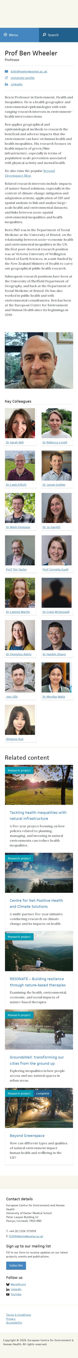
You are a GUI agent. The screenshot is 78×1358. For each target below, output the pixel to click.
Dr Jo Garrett (51, 527)
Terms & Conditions (18, 1315)
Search (53, 35)
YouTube (16, 1294)
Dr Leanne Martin (18, 612)
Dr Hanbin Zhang (54, 654)
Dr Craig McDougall (56, 612)
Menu (13, 35)
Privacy (10, 1319)
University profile (22, 78)
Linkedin (17, 84)
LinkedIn (16, 1289)
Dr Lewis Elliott (16, 485)
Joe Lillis (12, 696)
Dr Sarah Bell (15, 442)
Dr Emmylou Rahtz (18, 654)
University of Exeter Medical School (58, 12)
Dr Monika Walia (54, 696)
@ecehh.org (18, 1284)
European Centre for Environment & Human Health (22, 11)
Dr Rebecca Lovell (55, 442)
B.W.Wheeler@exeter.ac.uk (29, 71)
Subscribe (16, 1265)
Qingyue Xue (14, 739)
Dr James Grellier (54, 485)
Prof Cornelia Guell (55, 569)
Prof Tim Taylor (16, 569)
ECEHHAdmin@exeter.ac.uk (26, 1236)
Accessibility (14, 1322)
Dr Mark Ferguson (18, 527)
